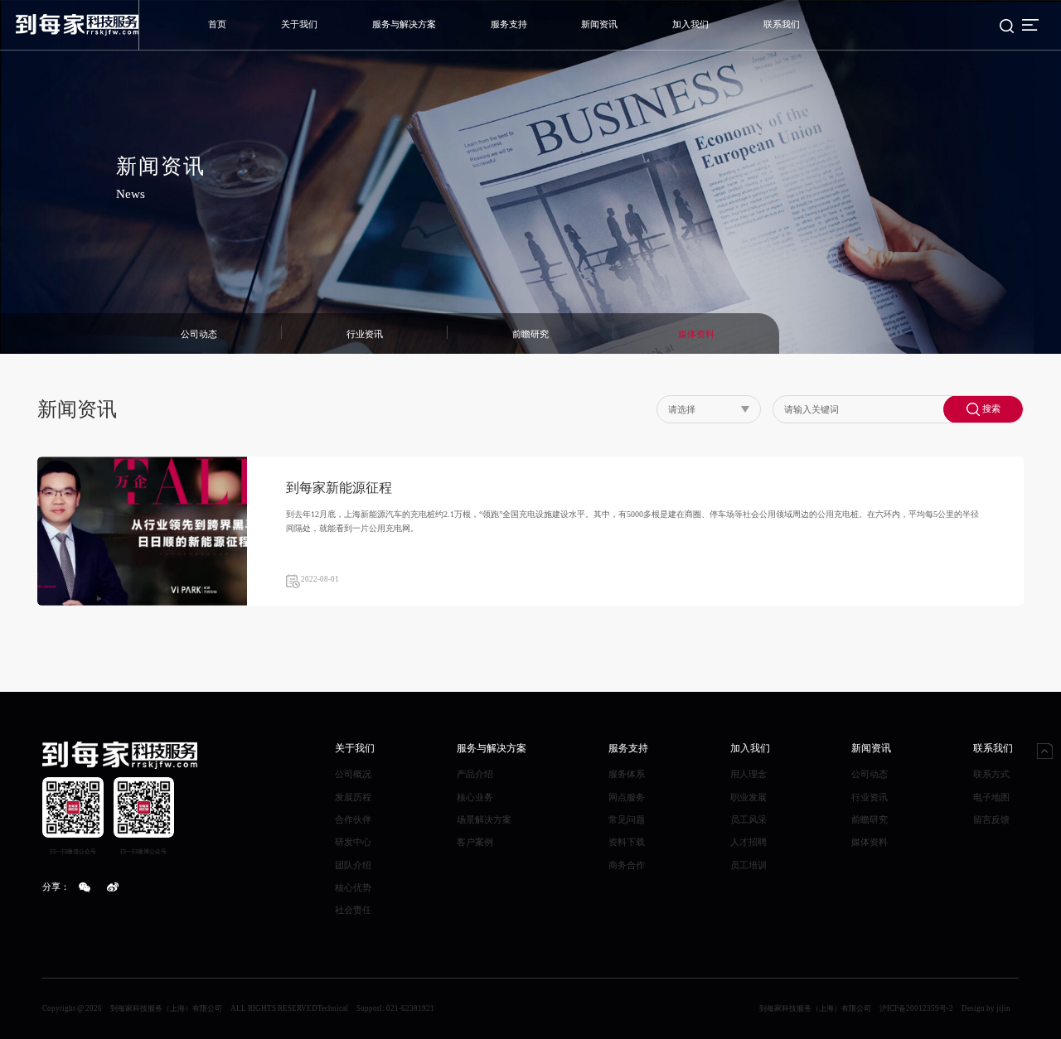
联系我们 (781, 24)
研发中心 (353, 842)
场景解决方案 (484, 819)
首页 (217, 24)
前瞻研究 (869, 819)
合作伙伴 (353, 819)
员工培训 (748, 865)
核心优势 (353, 887)
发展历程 (353, 797)
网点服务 (626, 797)
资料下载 (626, 842)
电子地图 (991, 797)
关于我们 (299, 24)
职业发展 (748, 797)
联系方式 (991, 774)
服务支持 (509, 24)
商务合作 (626, 865)
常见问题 (626, 819)
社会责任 (353, 910)
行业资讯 (869, 797)
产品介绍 (475, 774)
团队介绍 (353, 865)
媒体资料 (869, 842)
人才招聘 (748, 842)
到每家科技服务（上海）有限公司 (815, 1008)
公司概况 (353, 774)
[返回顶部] (1045, 751)
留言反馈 (991, 819)
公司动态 (869, 774)
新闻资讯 (599, 24)
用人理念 (748, 774)
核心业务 (475, 797)
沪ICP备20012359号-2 (916, 1008)
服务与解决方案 (404, 24)
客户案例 (475, 842)
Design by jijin (986, 1008)
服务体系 (626, 774)
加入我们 (690, 24)
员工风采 (748, 819)
